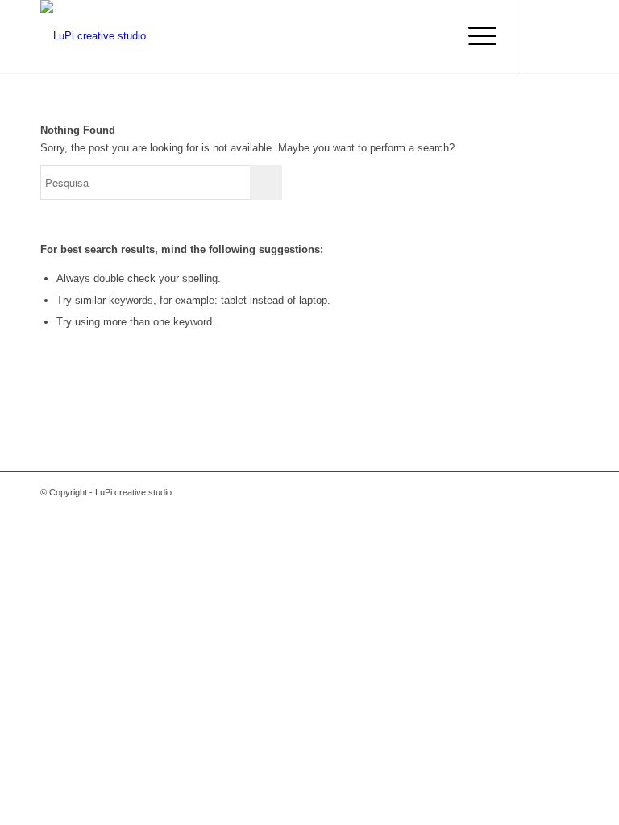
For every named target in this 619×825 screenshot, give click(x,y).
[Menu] (474, 36)
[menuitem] (474, 36)
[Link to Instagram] (567, 36)
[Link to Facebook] (542, 36)
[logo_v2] (93, 36)
